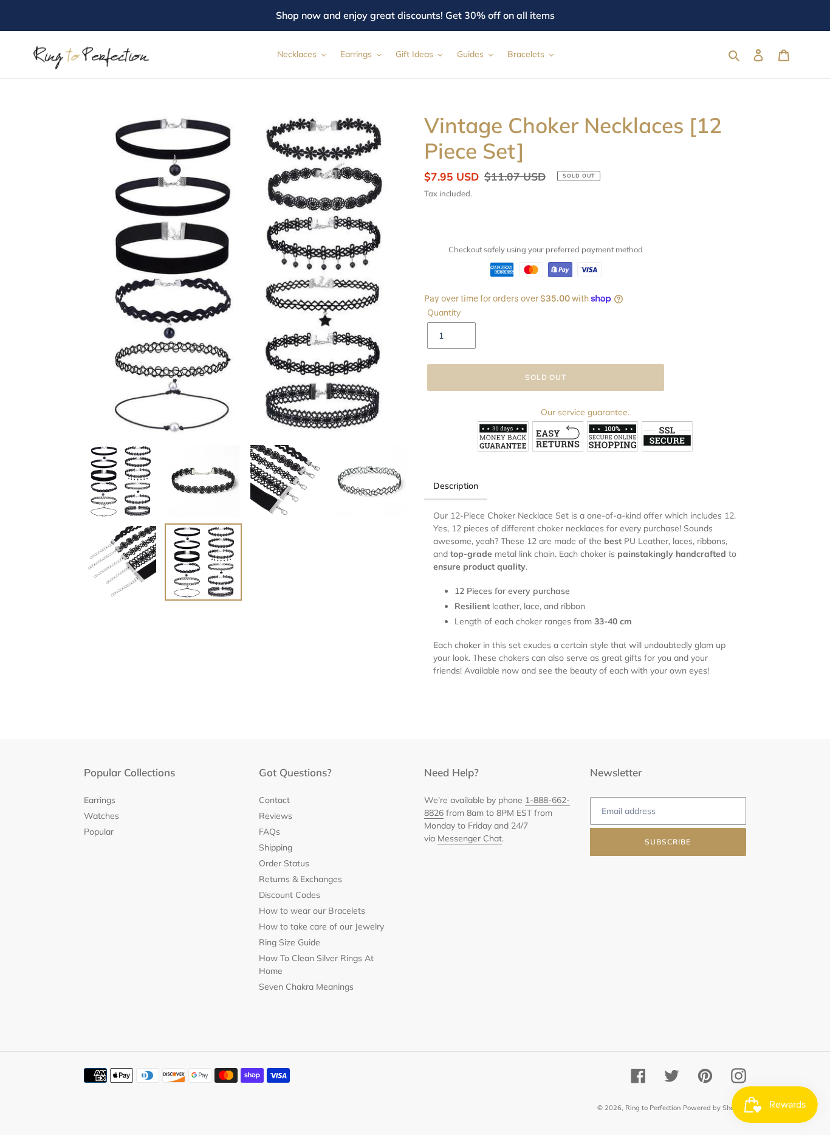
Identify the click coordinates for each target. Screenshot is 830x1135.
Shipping (275, 847)
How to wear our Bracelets (312, 910)
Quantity (444, 312)
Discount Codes (289, 894)
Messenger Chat (469, 838)
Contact (274, 800)
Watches (101, 815)
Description (455, 485)
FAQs (269, 831)
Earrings (99, 800)
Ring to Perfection (653, 1107)
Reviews (275, 815)
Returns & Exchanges (300, 879)
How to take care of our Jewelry (321, 926)
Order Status (284, 863)
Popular (99, 831)
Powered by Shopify (714, 1107)
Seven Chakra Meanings (306, 986)
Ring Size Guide (289, 942)
